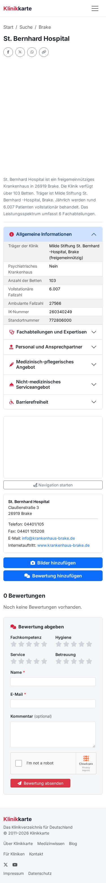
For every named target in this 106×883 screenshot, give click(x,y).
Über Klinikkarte (18, 843)
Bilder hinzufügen (56, 563)
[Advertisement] (53, 116)
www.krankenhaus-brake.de (63, 545)
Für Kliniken (14, 853)
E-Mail (18, 694)
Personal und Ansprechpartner (49, 347)
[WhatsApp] (32, 52)
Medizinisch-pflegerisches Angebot (45, 364)
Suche (26, 27)
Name (17, 672)
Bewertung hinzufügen (57, 576)
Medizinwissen (50, 843)
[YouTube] (15, 864)
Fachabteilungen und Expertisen (52, 332)
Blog (73, 843)
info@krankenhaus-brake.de (48, 538)
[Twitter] (20, 52)
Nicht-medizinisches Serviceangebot (38, 384)
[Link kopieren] (44, 52)
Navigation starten (55, 484)
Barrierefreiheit (32, 402)
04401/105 (34, 524)
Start (8, 27)
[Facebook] (8, 52)
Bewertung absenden (43, 783)
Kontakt (36, 853)
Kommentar (31, 716)
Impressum (13, 873)
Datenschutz (40, 873)
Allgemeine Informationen (44, 234)
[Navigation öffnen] (95, 8)
